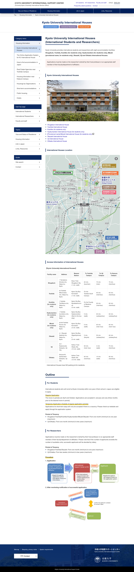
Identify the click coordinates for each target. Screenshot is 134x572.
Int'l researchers (90, 3)
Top (15, 15)
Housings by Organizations (26, 83)
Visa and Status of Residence (27, 11)
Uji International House (55, 139)
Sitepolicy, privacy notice (29, 549)
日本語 (111, 3)
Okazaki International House (57, 136)
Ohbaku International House (57, 141)
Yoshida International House (57, 127)
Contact (95, 6)
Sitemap (17, 549)
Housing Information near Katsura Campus (25, 77)
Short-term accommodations (26, 88)
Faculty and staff (101, 3)
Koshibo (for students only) (56, 129)
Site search (19, 162)
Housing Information (53, 11)
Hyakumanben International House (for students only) (65, 132)
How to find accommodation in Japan (27, 63)
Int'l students (80, 3)
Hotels (19, 98)
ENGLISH (117, 3)
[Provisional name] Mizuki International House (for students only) (69, 134)
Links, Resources (106, 11)
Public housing (22, 93)
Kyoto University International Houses (27, 49)
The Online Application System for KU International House (27, 56)
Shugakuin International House (58, 125)
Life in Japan (80, 11)
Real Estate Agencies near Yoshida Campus (26, 70)
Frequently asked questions (82, 6)
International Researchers (25, 116)
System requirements (46, 549)
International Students (23, 111)
